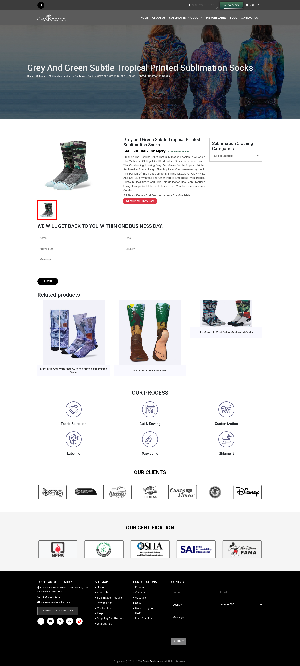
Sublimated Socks (84, 76)
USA (138, 602)
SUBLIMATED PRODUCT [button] (185, 17)
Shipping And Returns (110, 618)
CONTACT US (249, 17)
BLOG (234, 17)
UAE (138, 613)
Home (30, 76)
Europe (139, 587)
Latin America (143, 618)
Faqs (100, 613)
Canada (140, 592)
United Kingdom (145, 608)
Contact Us (104, 608)
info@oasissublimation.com (56, 602)
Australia (140, 597)
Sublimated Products (110, 597)
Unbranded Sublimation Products (54, 76)
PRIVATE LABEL (216, 17)
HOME (144, 17)
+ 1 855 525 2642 (50, 596)
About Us (102, 592)
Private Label (105, 602)
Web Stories (104, 623)
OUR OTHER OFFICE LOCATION (57, 611)
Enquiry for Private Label (141, 201)
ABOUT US (159, 17)
